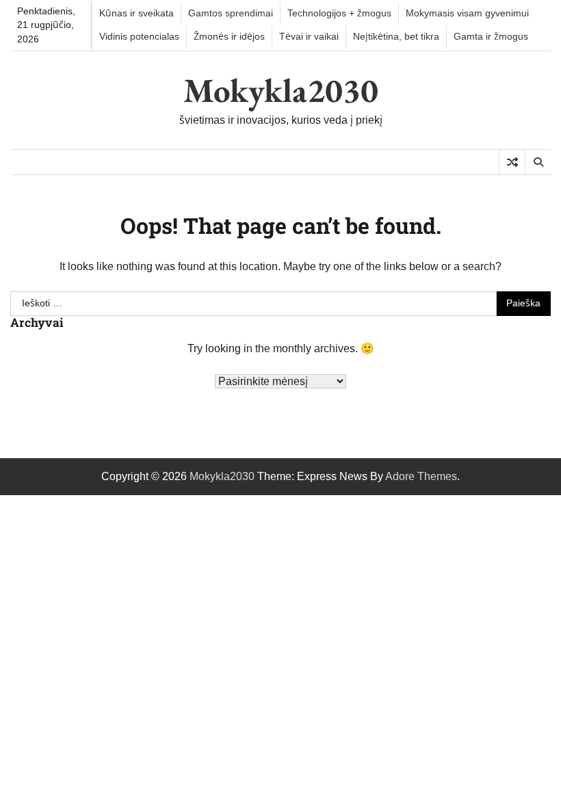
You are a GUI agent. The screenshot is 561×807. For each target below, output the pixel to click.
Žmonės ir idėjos (229, 36)
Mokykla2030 (280, 90)
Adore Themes (421, 476)
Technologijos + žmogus (339, 13)
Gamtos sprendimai (230, 13)
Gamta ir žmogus (491, 36)
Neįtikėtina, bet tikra (396, 36)
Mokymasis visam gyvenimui (467, 13)
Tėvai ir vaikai (309, 36)
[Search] (538, 162)
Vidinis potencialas (139, 36)
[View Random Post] (512, 162)
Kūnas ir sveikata (136, 13)
